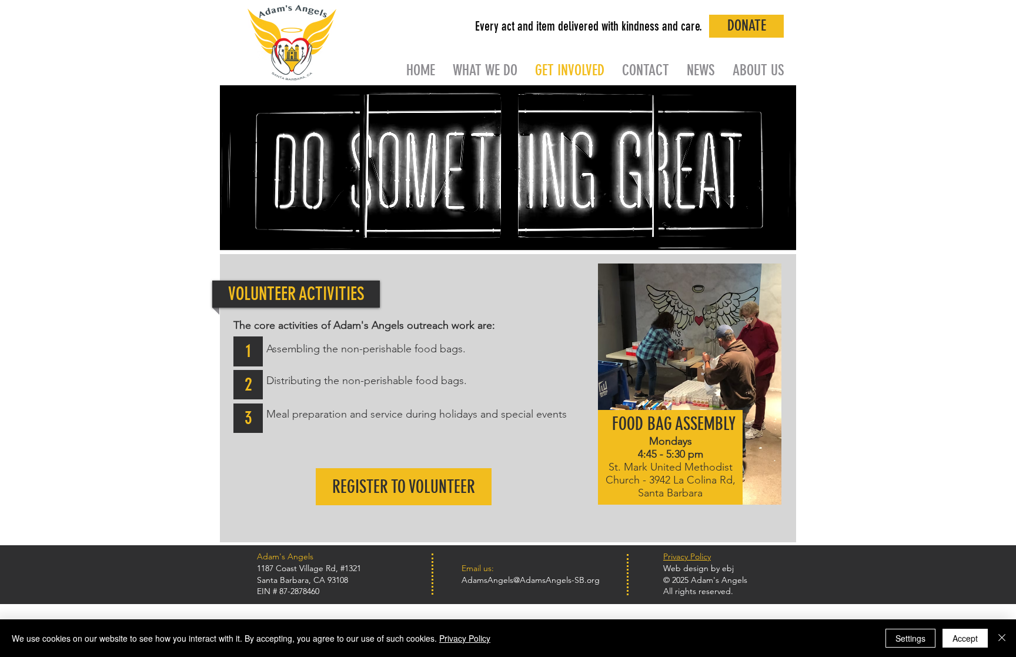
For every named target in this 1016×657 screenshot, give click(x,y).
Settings (910, 638)
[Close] (1002, 638)
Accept (965, 638)
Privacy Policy (464, 638)
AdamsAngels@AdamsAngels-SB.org (531, 580)
